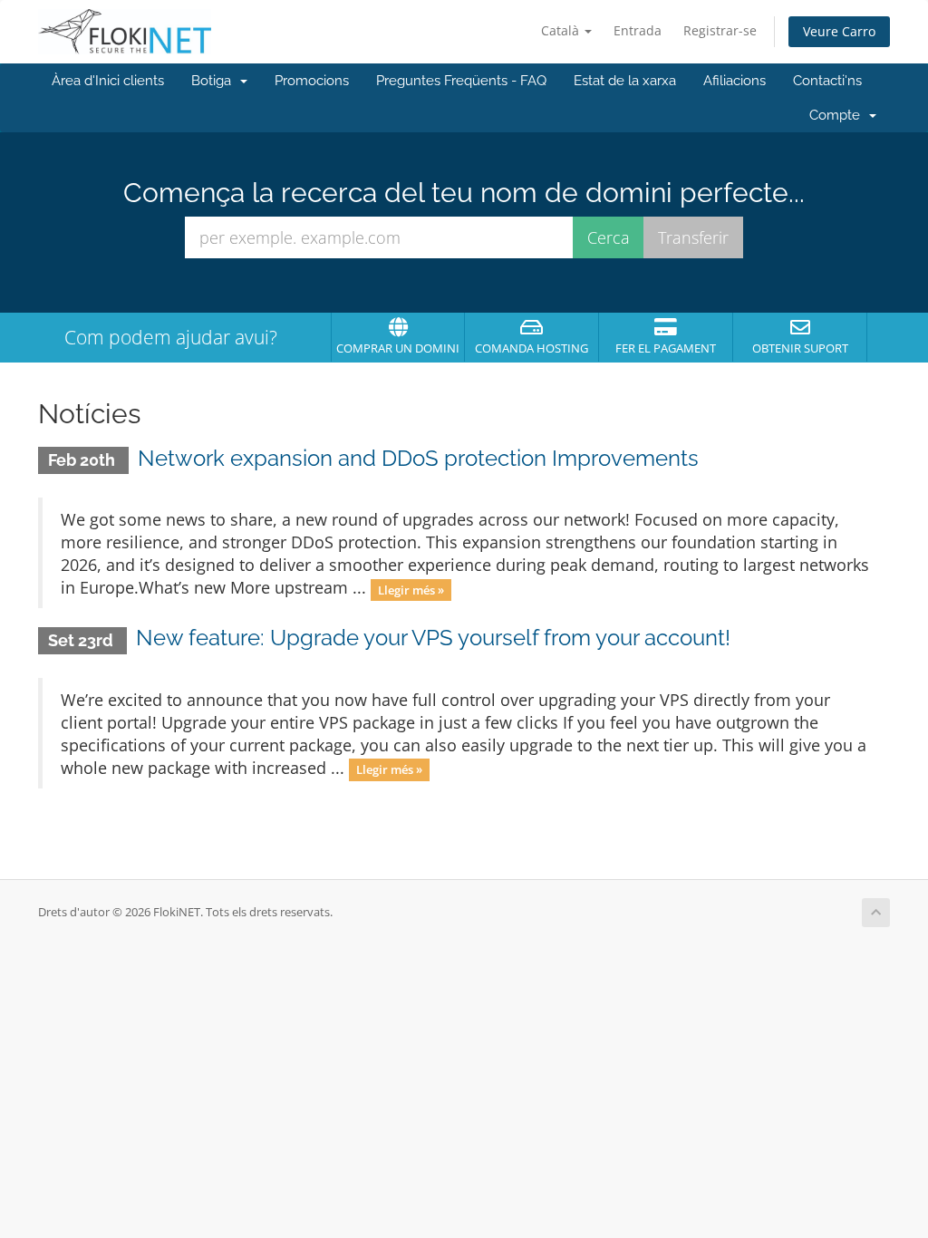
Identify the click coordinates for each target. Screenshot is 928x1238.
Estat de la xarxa (625, 81)
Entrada (638, 30)
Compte (838, 115)
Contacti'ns (827, 81)
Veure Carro (839, 31)
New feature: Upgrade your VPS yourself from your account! (433, 637)
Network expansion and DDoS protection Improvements (418, 458)
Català (562, 30)
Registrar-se (720, 30)
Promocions (312, 81)
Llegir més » (411, 589)
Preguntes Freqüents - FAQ (461, 81)
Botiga (214, 81)
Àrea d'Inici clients (108, 81)
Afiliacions (734, 81)
